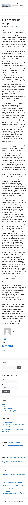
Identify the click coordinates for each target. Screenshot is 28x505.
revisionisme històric (18, 491)
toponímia (18, 493)
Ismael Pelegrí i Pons (7, 461)
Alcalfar (3, 474)
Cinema (17, 474)
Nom (3, 379)
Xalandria (16, 4)
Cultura (17, 476)
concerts (23, 474)
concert (20, 474)
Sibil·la (6, 493)
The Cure (14, 493)
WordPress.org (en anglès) (9, 411)
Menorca (19, 485)
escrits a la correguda (11, 477)
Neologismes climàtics (7, 422)
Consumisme (4, 476)
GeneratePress (14, 502)
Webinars (6, 353)
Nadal (14, 488)
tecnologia (9, 493)
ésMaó (20, 495)
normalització (18, 488)
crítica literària (13, 476)
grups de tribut (18, 480)
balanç (6, 474)
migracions (4, 488)
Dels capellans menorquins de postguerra (12, 429)
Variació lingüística (10, 495)
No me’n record (6, 431)
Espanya (19, 477)
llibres (9, 485)
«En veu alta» (14, 30)
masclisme (13, 485)
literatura (6, 482)
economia (22, 476)
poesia (8, 491)
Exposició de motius (9, 355)
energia (3, 477)
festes (9, 480)
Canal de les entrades (7, 406)
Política (10, 351)
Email (3, 385)
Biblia (10, 474)
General (6, 351)
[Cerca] (19, 367)
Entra (3, 404)
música (10, 488)
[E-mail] (5, 339)
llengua (5, 485)
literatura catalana (16, 483)
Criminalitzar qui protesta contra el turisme (13, 424)
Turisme (23, 493)
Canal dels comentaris (7, 408)
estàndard (4, 480)
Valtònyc (4, 495)
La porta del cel (6, 427)
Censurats (13, 474)
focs (11, 480)
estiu (23, 477)
